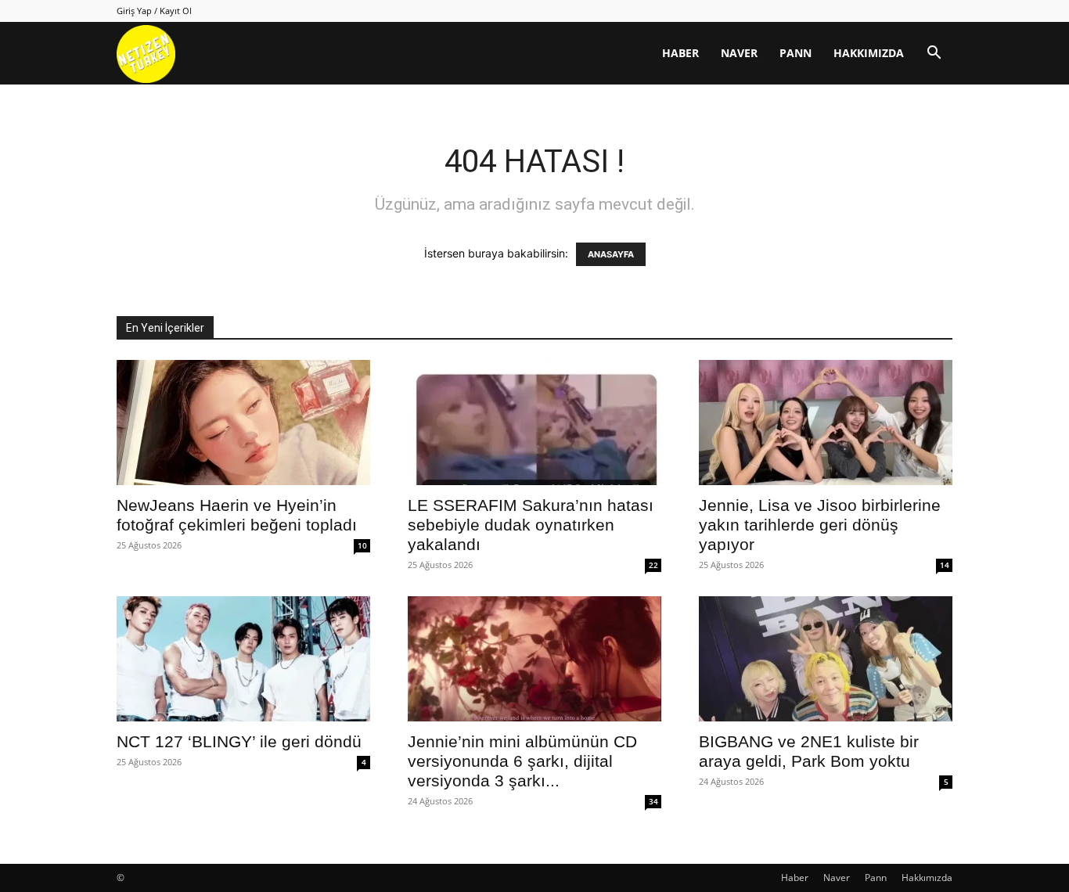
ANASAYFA (611, 254)
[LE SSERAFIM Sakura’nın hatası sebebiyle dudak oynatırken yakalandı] (534, 422)
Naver (739, 52)
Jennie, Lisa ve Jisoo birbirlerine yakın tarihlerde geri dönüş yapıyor (820, 524)
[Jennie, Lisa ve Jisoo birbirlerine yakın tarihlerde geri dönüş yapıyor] (825, 422)
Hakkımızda (868, 52)
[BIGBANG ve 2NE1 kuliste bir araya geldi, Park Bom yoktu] (825, 658)
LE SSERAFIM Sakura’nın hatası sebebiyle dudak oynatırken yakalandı (530, 524)
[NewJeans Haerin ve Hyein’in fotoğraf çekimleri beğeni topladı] (243, 422)
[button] (933, 54)
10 (362, 545)
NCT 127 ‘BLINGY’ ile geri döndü (239, 741)
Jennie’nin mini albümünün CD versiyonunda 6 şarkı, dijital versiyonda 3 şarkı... (522, 760)
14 (944, 564)
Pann (795, 52)
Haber (680, 52)
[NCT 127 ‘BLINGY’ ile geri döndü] (243, 658)
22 (653, 564)
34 (653, 801)
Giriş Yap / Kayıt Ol (154, 10)
